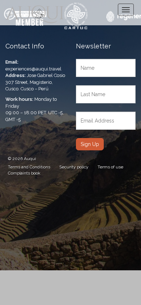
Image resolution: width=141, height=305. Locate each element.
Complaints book (24, 173)
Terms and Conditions (29, 166)
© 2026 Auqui (22, 158)
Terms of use (110, 166)
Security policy (74, 166)
